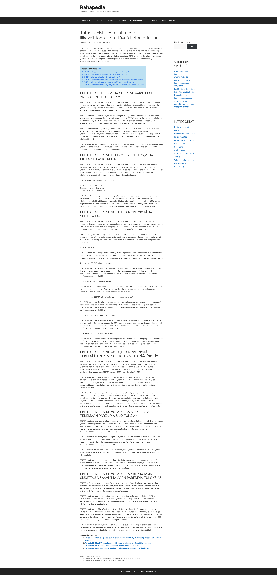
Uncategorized (180, 163)
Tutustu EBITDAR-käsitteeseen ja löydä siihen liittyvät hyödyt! (104, 560)
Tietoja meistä (151, 20)
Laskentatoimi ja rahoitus (91, 556)
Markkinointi (179, 143)
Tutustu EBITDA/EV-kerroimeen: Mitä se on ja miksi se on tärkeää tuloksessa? (118, 543)
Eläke (176, 130)
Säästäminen (180, 147)
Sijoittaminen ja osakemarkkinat (130, 20)
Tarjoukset (99, 20)
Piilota (101, 69)
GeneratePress (150, 572)
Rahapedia (92, 7)
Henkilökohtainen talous (184, 134)
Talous (177, 157)
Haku (192, 46)
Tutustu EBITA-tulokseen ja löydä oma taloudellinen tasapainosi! (112, 546)
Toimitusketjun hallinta (184, 160)
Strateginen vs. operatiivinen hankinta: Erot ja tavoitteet (184, 104)
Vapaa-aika (179, 167)
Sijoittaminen (179, 150)
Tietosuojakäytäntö (168, 20)
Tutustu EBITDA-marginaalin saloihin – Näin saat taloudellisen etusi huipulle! (117, 548)
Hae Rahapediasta (182, 42)
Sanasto (110, 20)
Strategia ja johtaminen (184, 153)
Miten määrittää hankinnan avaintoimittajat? (181, 74)
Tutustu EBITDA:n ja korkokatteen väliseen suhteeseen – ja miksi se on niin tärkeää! (111, 558)
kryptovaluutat (180, 137)
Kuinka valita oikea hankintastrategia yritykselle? (182, 83)
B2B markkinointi (181, 127)
